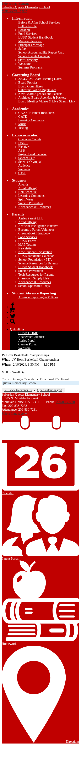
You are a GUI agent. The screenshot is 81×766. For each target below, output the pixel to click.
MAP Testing (27, 244)
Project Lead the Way (32, 154)
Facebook (12, 305)
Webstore (24, 63)
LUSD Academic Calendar (36, 256)
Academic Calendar (31, 337)
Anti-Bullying (27, 188)
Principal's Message (31, 45)
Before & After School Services (39, 22)
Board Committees (30, 86)
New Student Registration (35, 252)
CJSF (22, 173)
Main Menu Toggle (14, 11)
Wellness (24, 169)
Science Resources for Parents (38, 263)
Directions (72, 741)
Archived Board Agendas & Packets (42, 97)
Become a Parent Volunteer (36, 229)
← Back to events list (18, 390)
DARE (23, 143)
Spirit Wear (25, 199)
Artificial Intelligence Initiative (38, 226)
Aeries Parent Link (30, 218)
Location (24, 30)
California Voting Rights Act (37, 90)
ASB (21, 150)
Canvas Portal (27, 344)
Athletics (24, 165)
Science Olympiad (30, 161)
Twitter (12, 316)
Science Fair (26, 158)
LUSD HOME (28, 333)
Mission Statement (30, 41)
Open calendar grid (49, 390)
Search (12, 321)
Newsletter (25, 248)
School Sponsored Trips (34, 286)
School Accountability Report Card (41, 52)
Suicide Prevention (30, 203)
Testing (23, 128)
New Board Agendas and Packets (40, 94)
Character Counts (29, 139)
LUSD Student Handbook (35, 37)
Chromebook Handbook (34, 233)
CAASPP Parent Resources (36, 113)
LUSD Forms (27, 241)
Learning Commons (31, 120)
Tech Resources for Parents (36, 274)
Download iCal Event (54, 379)
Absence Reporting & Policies (38, 297)
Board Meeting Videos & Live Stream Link (46, 101)
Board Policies (27, 82)
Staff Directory (28, 60)
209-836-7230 (65, 402)
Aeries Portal (26, 340)
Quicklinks (17, 329)
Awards (23, 184)
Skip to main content (15, 3)
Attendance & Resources (34, 207)
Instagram (12, 310)
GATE (22, 116)
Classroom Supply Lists (33, 278)
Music (22, 124)
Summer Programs (30, 67)
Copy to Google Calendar (19, 379)
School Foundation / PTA (35, 259)
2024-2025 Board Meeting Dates (39, 79)
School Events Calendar (34, 56)
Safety (22, 48)
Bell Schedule (27, 26)
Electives (24, 146)
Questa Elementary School (19, 383)
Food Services (27, 33)
